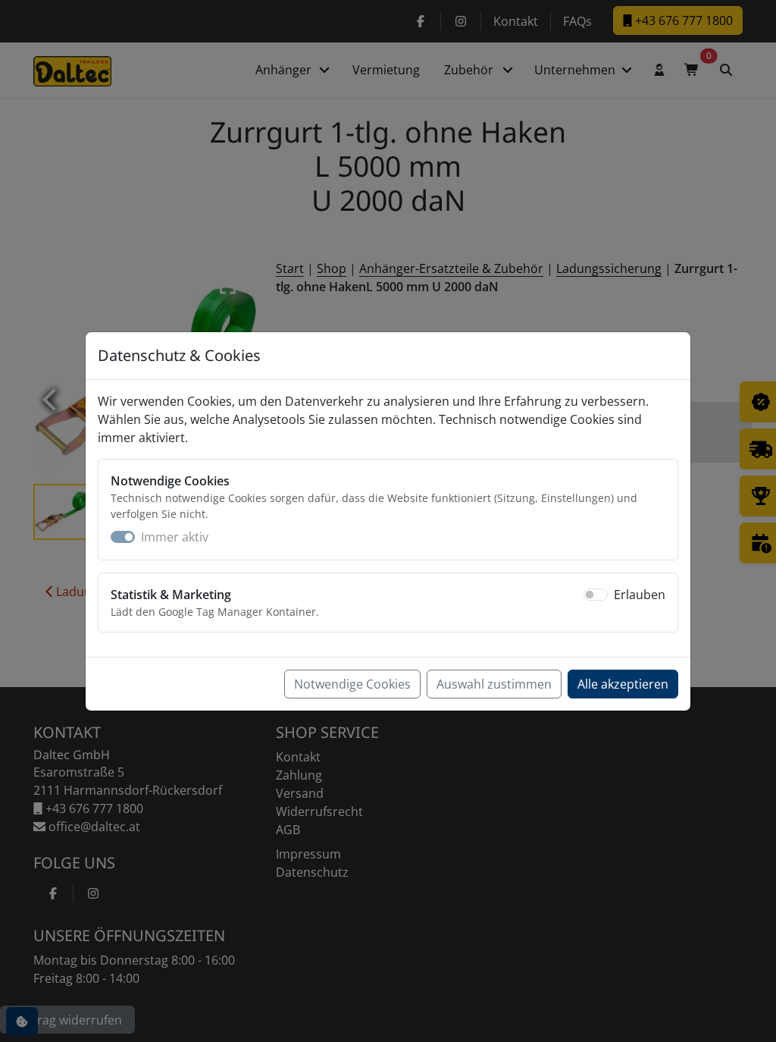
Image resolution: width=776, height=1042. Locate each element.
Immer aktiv (174, 537)
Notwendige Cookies (352, 684)
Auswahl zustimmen (494, 684)
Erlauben (639, 594)
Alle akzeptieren (622, 684)
